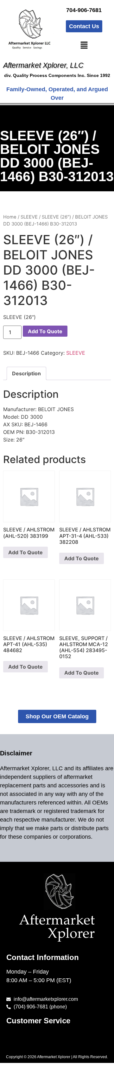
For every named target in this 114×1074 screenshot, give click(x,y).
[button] (84, 45)
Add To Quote (45, 331)
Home (9, 217)
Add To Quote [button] (25, 552)
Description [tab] (26, 373)
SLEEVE (29, 217)
